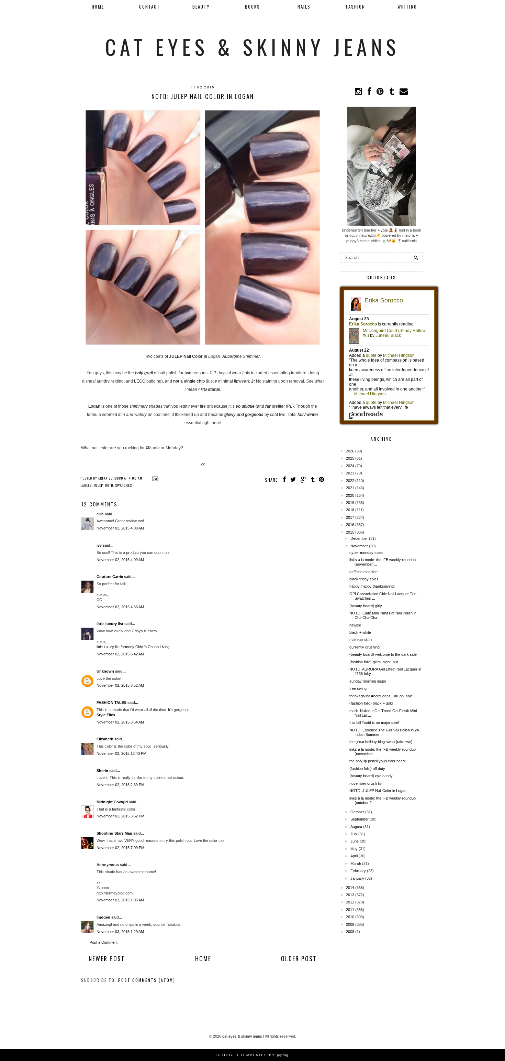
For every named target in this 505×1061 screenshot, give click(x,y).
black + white (360, 632)
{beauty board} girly (365, 606)
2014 (350, 888)
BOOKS (252, 6)
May (354, 849)
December (359, 538)
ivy (99, 545)
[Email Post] (154, 478)
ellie (100, 514)
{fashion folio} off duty (367, 769)
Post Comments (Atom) (146, 980)
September (359, 819)
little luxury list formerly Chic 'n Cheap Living (133, 647)
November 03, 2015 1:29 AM (120, 932)
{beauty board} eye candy (371, 776)
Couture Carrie (110, 577)
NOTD (109, 485)
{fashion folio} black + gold (371, 703)
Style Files (106, 715)
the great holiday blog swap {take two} (381, 742)
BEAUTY (201, 6)
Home (98, 6)
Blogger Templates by (252, 1055)
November (359, 546)
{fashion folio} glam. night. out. (374, 662)
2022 (350, 481)
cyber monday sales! (366, 552)
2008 (350, 932)
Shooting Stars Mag (114, 833)
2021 (350, 488)
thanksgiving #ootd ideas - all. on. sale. (381, 696)
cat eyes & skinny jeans (252, 46)
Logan (214, 356)
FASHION (355, 6)
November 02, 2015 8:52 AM (120, 685)
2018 (350, 510)
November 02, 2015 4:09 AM (120, 560)
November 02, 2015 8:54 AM (120, 722)
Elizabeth (105, 739)
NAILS (304, 6)
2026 (350, 451)
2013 (350, 895)
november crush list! (366, 783)
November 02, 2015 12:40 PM (121, 753)
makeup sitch (360, 639)
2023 (350, 473)
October (357, 812)
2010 (350, 917)
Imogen (103, 917)
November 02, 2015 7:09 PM (120, 848)
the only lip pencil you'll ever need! (377, 761)
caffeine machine (363, 572)
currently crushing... (366, 647)
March (355, 863)
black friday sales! (364, 579)
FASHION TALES (111, 702)
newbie (355, 625)
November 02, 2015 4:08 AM (120, 528)
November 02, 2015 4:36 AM (120, 607)
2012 (350, 902)
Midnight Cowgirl (112, 802)
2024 (350, 466)
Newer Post (107, 958)
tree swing (358, 688)
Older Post (299, 958)
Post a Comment (103, 942)
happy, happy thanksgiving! (372, 586)
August (356, 827)
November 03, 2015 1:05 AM (120, 900)
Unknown (105, 671)
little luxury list (110, 624)
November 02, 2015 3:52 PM (120, 816)
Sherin (102, 771)
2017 (350, 517)
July (353, 834)
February (358, 871)
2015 (350, 532)
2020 (350, 495)
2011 (350, 910)
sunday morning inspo (367, 681)
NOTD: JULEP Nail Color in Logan (377, 791)
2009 (350, 924)
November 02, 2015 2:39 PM (120, 785)
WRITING (407, 6)
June (354, 841)
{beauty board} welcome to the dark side (383, 654)
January (357, 878)
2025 (350, 458)
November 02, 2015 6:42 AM (120, 654)
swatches (123, 485)
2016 (350, 525)
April (354, 856)
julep (98, 485)
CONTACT (149, 6)
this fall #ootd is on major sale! (374, 722)
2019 (350, 503)
